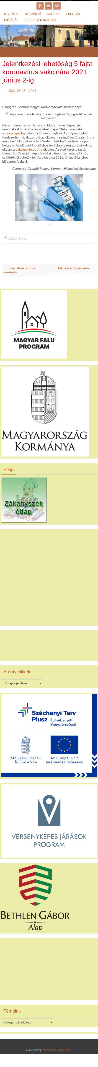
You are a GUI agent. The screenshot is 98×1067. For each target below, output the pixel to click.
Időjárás (11, 20)
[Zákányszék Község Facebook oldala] (40, 6)
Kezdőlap (11, 14)
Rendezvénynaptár (40, 20)
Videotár (72, 14)
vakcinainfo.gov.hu (29, 148)
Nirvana (48, 1049)
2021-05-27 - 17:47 (22, 90)
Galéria (53, 14)
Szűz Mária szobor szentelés (19, 269)
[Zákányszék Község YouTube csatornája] (48, 6)
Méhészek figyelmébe (74, 267)
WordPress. (64, 1049)
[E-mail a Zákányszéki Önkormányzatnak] (57, 6)
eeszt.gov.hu (16, 132)
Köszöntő (33, 14)
